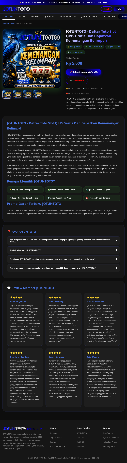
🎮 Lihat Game (77, 80)
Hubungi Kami (109, 446)
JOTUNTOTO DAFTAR (68, 16)
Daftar (119, 9)
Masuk (106, 9)
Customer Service (57, 446)
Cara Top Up (108, 433)
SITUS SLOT (35, 16)
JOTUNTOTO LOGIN (89, 16)
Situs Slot (80, 446)
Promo (53, 442)
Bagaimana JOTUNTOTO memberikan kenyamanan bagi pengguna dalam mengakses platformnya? (52, 259)
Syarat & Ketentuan (111, 437)
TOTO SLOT (22, 16)
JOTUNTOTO (50, 16)
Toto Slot (80, 437)
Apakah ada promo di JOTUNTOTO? (25, 250)
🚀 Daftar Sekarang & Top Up (83, 72)
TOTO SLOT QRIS (108, 16)
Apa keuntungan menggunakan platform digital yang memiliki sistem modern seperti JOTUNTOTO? (53, 268)
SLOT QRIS (8, 16)
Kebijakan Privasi (110, 442)
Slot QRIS (13, 23)
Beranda (5, 23)
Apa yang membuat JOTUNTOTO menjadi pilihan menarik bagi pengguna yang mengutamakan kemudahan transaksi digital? (60, 241)
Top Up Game (56, 437)
